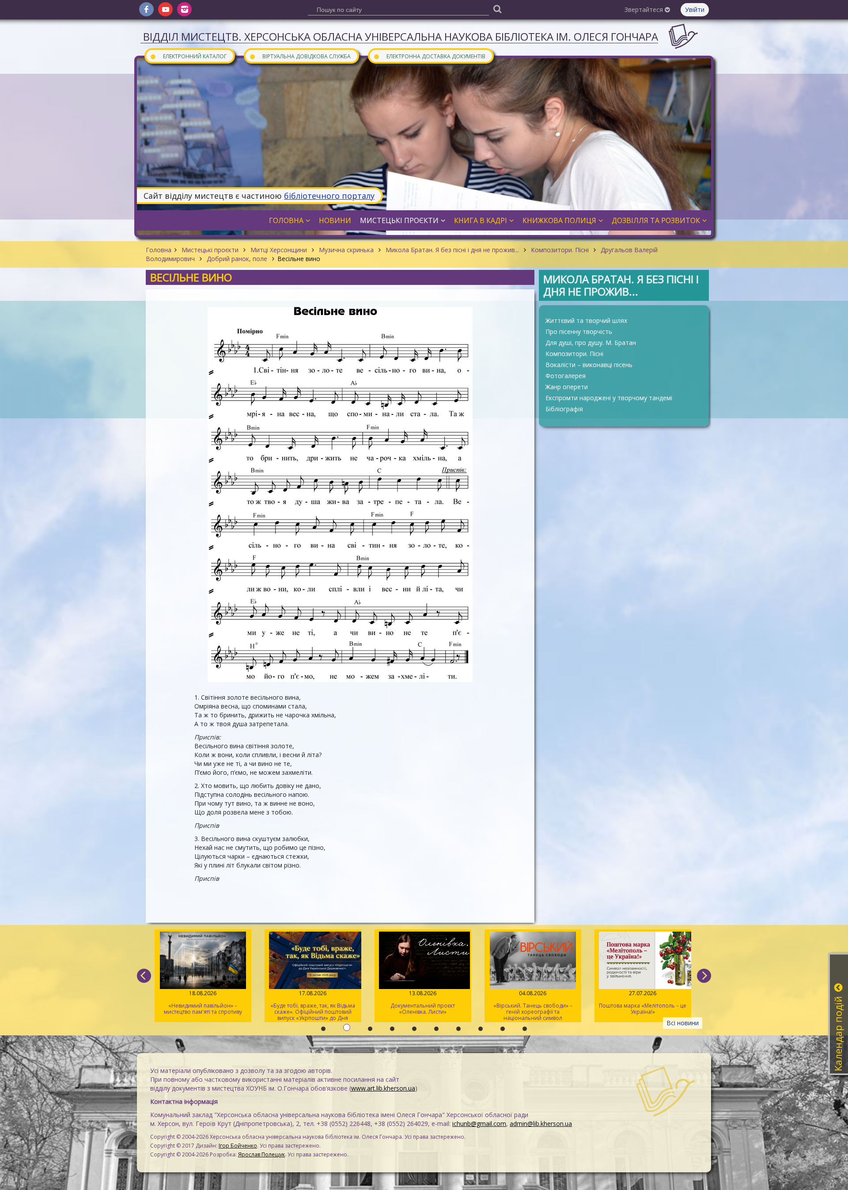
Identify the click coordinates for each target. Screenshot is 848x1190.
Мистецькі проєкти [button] (399, 220)
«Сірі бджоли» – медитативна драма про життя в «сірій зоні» (644, 1002)
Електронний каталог (188, 55)
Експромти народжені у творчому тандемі (608, 398)
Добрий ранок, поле (237, 258)
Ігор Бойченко (238, 1145)
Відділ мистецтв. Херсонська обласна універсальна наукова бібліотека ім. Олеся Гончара (400, 36)
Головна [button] (286, 220)
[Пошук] (497, 8)
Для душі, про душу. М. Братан (590, 342)
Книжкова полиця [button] (559, 220)
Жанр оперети (566, 387)
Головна (158, 250)
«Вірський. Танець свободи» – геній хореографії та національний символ (424, 1005)
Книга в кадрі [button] (480, 220)
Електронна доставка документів (429, 55)
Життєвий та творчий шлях (586, 320)
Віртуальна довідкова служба (300, 55)
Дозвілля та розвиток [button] (656, 220)
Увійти (694, 9)
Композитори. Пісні (560, 250)
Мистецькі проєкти (210, 250)
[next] (704, 976)
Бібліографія (564, 409)
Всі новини (682, 1023)
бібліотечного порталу (329, 195)
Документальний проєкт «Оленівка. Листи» (314, 1002)
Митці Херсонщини (279, 250)
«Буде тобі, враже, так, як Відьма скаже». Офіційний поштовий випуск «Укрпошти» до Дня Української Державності (204, 1005)
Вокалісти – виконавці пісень (588, 364)
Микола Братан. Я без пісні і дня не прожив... (452, 250)
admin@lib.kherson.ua (541, 1123)
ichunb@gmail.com (479, 1123)
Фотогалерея (565, 375)
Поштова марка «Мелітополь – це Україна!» (534, 1002)
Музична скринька (346, 250)
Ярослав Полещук (261, 1154)
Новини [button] (335, 220)
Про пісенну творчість (578, 331)
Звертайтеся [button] (645, 9)
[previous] (144, 976)
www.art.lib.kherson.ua (383, 1088)
